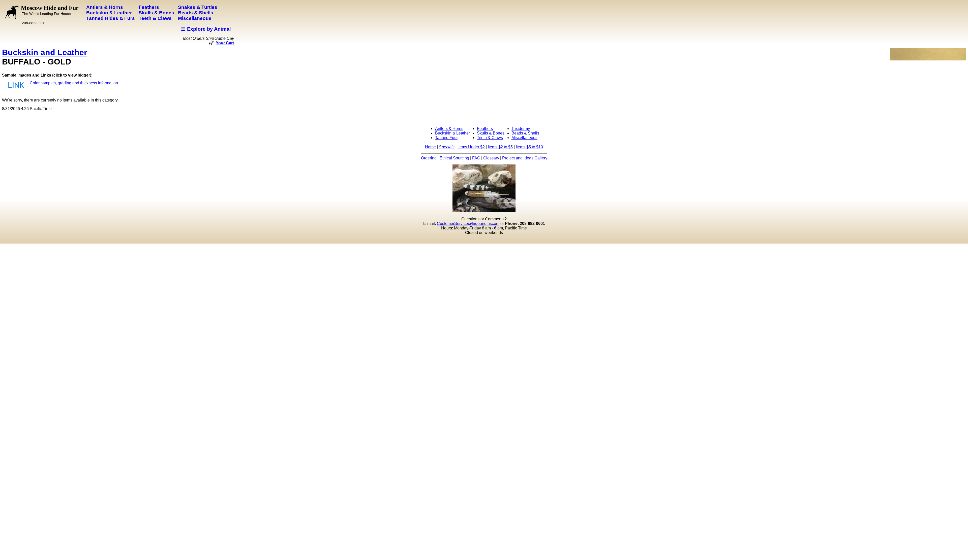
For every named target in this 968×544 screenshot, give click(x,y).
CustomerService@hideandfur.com (468, 223)
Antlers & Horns (449, 128)
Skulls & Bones (490, 133)
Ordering (429, 158)
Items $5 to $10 (529, 147)
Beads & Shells (525, 133)
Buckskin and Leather (44, 52)
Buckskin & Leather (452, 133)
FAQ (476, 158)
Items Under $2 (471, 147)
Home (430, 147)
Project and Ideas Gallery (524, 158)
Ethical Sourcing (454, 158)
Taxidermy (520, 128)
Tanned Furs (446, 137)
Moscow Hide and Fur (50, 10)
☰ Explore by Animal (206, 29)
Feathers (485, 128)
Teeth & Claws (490, 137)
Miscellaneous (524, 137)
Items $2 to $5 (500, 147)
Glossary (491, 158)
